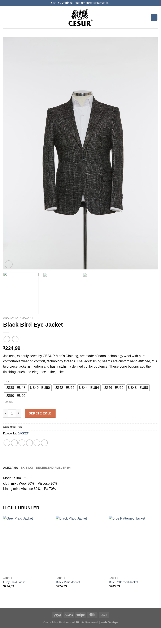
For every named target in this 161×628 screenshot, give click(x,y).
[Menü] (5, 17)
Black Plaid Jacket (68, 582)
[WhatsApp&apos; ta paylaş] (7, 442)
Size (6, 381)
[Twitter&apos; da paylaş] (21, 442)
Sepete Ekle (40, 413)
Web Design (109, 622)
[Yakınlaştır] (9, 264)
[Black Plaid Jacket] (80, 545)
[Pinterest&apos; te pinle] (37, 442)
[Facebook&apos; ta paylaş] (14, 442)
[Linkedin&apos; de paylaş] (44, 442)
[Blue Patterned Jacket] (133, 545)
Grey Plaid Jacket (14, 582)
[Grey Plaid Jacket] (27, 545)
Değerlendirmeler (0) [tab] (53, 467)
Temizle (8, 402)
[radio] (15, 388)
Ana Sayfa (10, 317)
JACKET (27, 317)
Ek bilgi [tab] (27, 467)
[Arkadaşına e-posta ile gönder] (29, 442)
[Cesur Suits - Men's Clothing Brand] (80, 17)
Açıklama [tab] (10, 467)
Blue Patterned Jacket (123, 582)
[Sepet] (154, 17)
